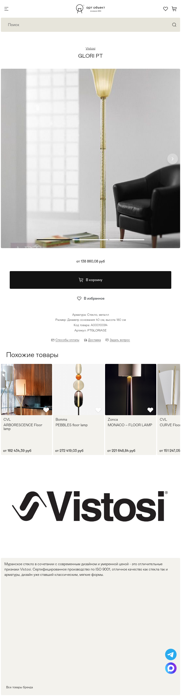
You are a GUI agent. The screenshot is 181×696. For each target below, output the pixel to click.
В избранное (94, 298)
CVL (7, 419)
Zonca (113, 419)
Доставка (94, 340)
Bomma (61, 419)
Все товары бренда (19, 687)
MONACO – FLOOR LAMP (130, 425)
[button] (172, 159)
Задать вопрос (120, 340)
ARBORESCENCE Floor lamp (23, 427)
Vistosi (90, 48)
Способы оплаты (67, 340)
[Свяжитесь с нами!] (171, 654)
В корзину (94, 280)
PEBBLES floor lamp (72, 425)
